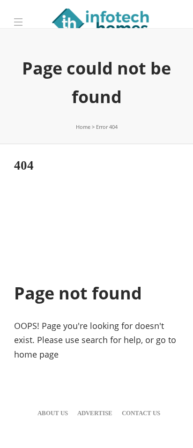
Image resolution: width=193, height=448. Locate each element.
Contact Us (141, 413)
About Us (52, 413)
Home (83, 126)
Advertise (94, 413)
